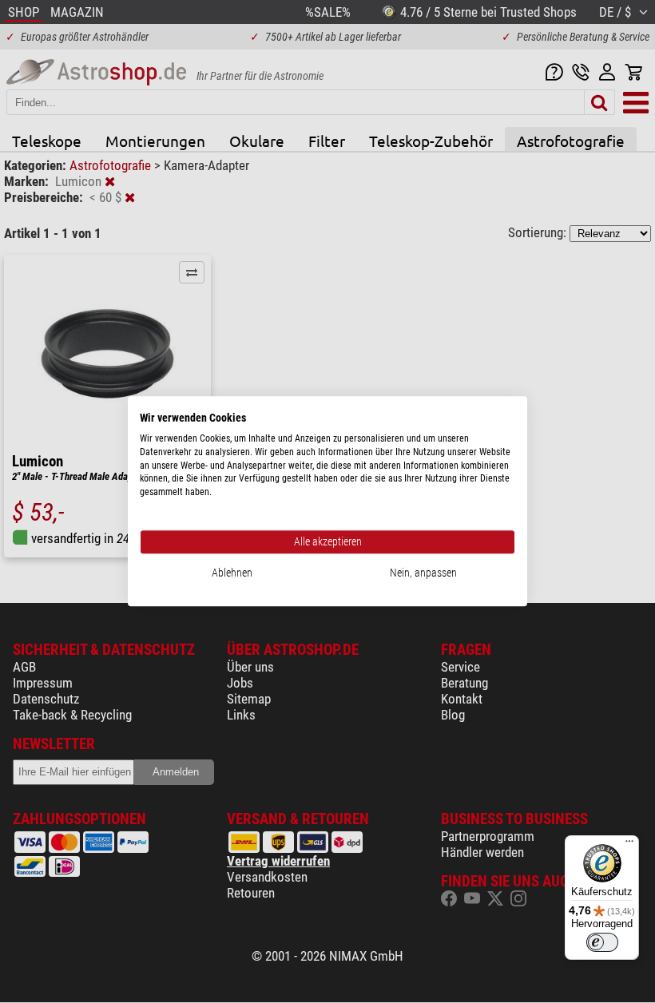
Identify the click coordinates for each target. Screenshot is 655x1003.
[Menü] (629, 844)
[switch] (602, 942)
